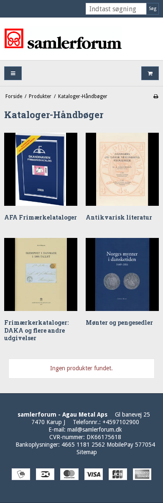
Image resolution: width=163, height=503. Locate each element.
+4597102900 (120, 422)
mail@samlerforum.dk (94, 429)
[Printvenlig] (156, 96)
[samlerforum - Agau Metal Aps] (81, 38)
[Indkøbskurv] (150, 73)
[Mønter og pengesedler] (122, 274)
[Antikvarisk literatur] (122, 169)
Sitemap (86, 452)
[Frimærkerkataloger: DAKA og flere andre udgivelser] (40, 274)
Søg (152, 8)
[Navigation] (13, 73)
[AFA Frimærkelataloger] (40, 169)
